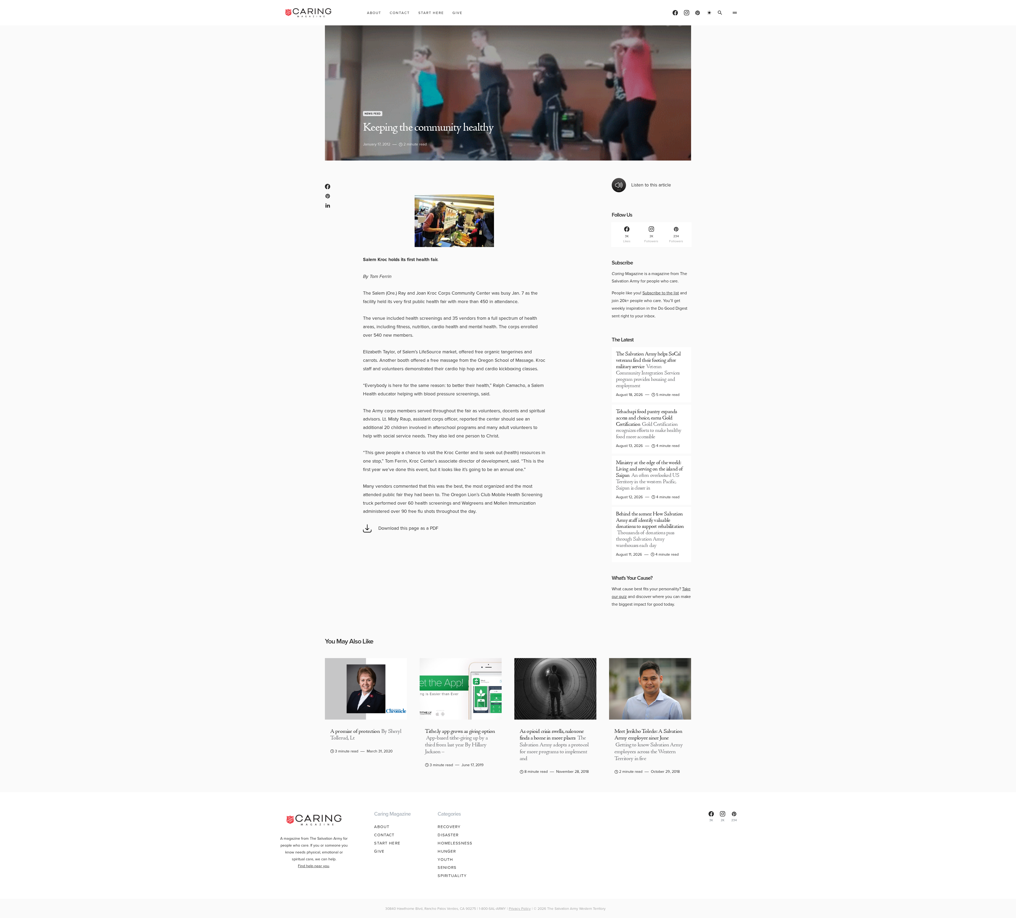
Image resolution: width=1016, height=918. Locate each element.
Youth (445, 859)
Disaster (448, 835)
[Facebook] (675, 12)
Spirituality (452, 876)
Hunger (447, 851)
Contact (384, 835)
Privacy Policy (520, 908)
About (381, 827)
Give (379, 851)
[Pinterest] (697, 12)
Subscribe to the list (660, 293)
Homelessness (455, 843)
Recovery (449, 827)
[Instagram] (686, 12)
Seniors (447, 867)
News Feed (373, 114)
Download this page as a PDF (408, 528)
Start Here (387, 843)
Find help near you (313, 866)
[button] (709, 12)
